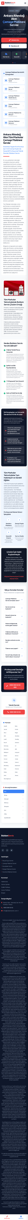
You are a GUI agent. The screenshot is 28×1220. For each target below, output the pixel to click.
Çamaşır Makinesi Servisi (9, 863)
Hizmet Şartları (5, 884)
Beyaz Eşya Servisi (7, 860)
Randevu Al (15, 46)
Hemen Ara (15, 40)
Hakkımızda (4, 881)
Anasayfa (11, 10)
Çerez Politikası (5, 890)
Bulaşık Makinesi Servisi (9, 869)
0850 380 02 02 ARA (15, 686)
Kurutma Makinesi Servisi (9, 872)
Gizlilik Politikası (5, 887)
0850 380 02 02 (15, 712)
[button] (12, 62)
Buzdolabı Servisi (7, 866)
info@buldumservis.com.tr (11, 911)
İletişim (3, 893)
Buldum (7, 835)
